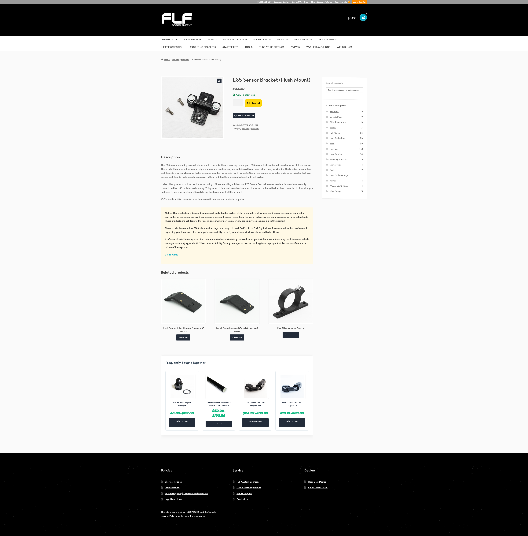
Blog (306, 2)
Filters (212, 39)
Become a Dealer (281, 2)
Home (167, 59)
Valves (295, 47)
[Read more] (171, 254)
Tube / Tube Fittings (271, 47)
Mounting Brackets (203, 47)
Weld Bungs (345, 47)
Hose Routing (327, 39)
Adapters (167, 39)
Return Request (244, 493)
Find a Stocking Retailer (321, 2)
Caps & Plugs (192, 39)
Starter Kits (230, 47)
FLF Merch (260, 39)
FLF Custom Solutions (248, 481)
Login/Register (359, 2)
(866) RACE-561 (264, 2)
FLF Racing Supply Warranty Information (186, 493)
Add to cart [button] (183, 337)
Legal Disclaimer (173, 499)
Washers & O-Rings (318, 47)
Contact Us (297, 2)
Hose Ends (301, 39)
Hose (280, 39)
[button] (219, 81)
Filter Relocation (235, 39)
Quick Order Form (318, 487)
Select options (291, 334)
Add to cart (253, 103)
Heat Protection (172, 47)
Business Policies (173, 481)
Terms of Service (189, 515)
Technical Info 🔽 (342, 2)
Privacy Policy (172, 487)
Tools (249, 47)
